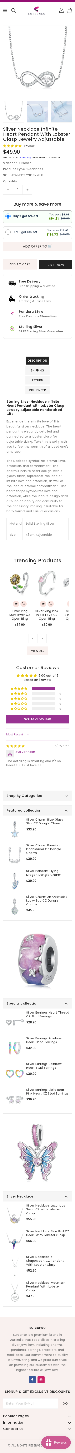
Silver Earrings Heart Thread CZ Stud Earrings (47, 1014)
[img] (15, 746)
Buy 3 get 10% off (25, 232)
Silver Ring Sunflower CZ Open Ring (19, 615)
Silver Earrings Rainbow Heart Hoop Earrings (44, 1040)
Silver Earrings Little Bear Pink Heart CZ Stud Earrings (47, 1091)
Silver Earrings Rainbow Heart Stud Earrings (44, 1066)
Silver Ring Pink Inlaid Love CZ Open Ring (46, 615)
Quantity (10, 181)
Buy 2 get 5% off (25, 216)
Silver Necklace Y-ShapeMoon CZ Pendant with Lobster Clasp (45, 1261)
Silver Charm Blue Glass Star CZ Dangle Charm (44, 821)
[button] (12, 146)
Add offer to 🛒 (37, 246)
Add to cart (19, 264)
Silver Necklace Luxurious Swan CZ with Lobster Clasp (45, 1209)
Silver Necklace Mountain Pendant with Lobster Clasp (45, 1286)
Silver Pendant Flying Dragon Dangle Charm (43, 873)
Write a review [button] (37, 719)
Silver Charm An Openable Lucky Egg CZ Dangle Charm (47, 900)
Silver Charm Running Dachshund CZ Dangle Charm (43, 849)
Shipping (25, 157)
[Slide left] (33, 638)
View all (37, 651)
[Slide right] (42, 638)
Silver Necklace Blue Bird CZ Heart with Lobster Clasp (47, 1233)
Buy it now (55, 265)
